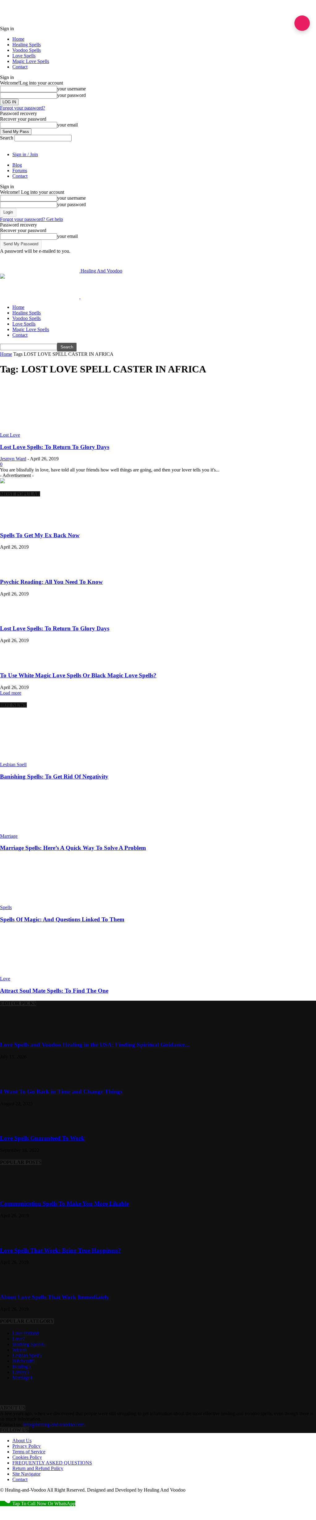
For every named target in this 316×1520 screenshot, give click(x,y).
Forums (19, 170)
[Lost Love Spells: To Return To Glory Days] (50, 429)
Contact (19, 66)
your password (71, 95)
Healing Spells (26, 44)
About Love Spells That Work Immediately (54, 1297)
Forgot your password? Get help (31, 219)
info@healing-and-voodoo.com (53, 1424)
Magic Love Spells (30, 61)
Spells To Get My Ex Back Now (40, 535)
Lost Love (10, 435)
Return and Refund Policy (37, 1468)
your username (71, 88)
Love (5, 978)
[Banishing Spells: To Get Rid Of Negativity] (33, 759)
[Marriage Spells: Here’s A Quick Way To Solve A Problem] (33, 830)
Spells (6, 907)
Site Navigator (26, 1473)
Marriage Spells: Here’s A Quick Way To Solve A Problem (73, 848)
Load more (10, 693)
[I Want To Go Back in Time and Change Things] (15, 1079)
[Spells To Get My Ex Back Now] (15, 523)
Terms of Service (28, 1451)
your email (67, 124)
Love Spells (23, 55)
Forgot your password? (22, 107)
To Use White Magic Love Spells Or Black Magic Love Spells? (78, 675)
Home (18, 39)
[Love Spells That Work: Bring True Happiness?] (15, 1238)
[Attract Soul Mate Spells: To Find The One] (33, 973)
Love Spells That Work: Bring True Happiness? (60, 1250)
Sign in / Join (25, 154)
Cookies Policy (27, 1457)
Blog (17, 165)
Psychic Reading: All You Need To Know (51, 582)
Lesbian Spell (13, 764)
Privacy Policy (26, 1446)
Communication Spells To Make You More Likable (64, 1203)
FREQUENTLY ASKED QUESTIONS (52, 1462)
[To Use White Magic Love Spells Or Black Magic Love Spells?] (15, 663)
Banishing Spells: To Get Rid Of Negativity (54, 776)
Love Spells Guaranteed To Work (42, 1138)
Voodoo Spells (26, 50)
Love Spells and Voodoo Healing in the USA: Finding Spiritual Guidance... (94, 1044)
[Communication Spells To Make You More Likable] (15, 1191)
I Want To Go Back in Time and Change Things (61, 1091)
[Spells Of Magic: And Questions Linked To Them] (33, 901)
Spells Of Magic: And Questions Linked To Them (62, 919)
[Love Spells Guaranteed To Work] (15, 1126)
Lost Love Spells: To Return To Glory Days (54, 447)
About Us (21, 1440)
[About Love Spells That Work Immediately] (15, 1285)
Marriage (9, 836)
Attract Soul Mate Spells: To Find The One (54, 990)
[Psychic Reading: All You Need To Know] (15, 569)
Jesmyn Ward (13, 458)
